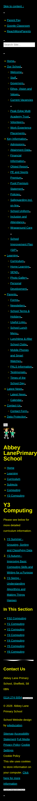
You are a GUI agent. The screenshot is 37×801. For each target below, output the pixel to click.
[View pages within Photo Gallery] (27, 278)
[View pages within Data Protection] (26, 417)
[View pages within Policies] (20, 195)
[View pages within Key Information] (27, 139)
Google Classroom (18, 25)
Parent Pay (14, 20)
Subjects (12, 484)
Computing (13, 490)
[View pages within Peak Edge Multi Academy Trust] (29, 117)
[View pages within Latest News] (26, 395)
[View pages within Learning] (18, 256)
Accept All (6, 789)
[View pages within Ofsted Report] (28, 167)
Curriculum (13, 479)
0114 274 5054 (12, 697)
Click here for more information (16, 778)
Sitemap (8, 733)
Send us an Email (27, 698)
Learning (12, 473)
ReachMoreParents (19, 31)
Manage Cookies (15, 789)
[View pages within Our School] (21, 67)
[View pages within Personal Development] (27, 289)
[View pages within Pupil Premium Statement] (23, 189)
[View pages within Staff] (16, 78)
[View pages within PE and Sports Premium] (22, 178)
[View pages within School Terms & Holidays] (21, 317)
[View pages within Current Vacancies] (11, 106)
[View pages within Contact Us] (21, 406)
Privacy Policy (12, 744)
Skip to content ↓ (13, 6)
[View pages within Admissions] (25, 145)
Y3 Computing (15, 495)
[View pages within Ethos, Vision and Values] (19, 95)
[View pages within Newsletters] (25, 306)
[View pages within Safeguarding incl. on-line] (19, 206)
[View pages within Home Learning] (30, 267)
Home (10, 467)
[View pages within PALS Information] (32, 367)
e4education (14, 725)
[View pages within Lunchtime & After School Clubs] (27, 345)
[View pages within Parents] (17, 295)
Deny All (22, 789)
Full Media (23, 739)
